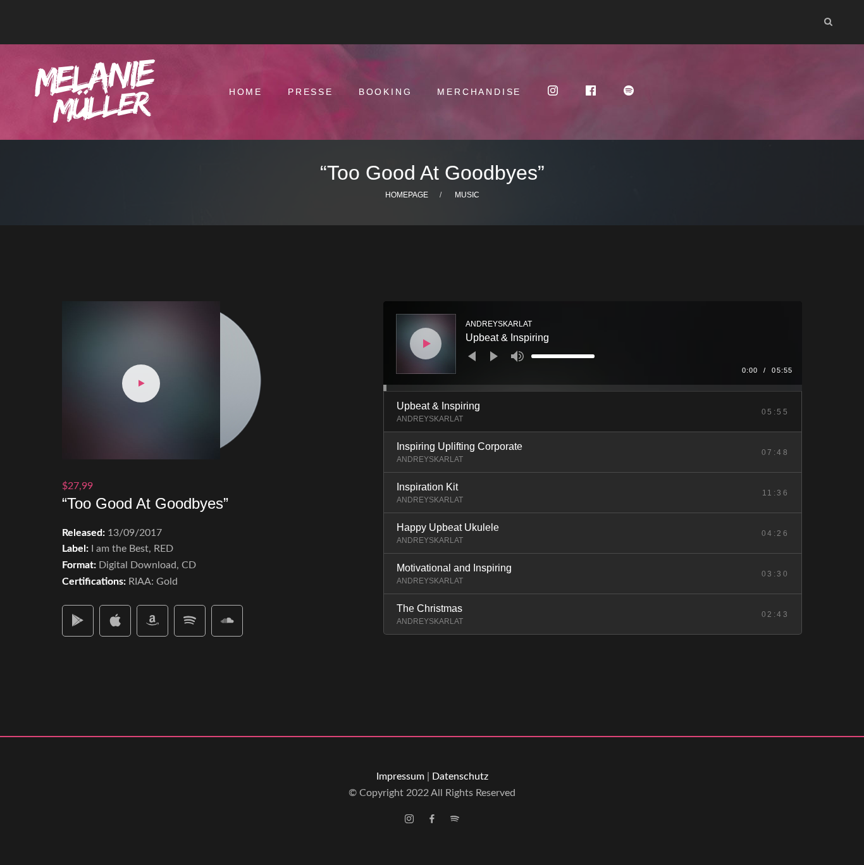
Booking (385, 92)
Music (467, 194)
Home (245, 92)
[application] (592, 346)
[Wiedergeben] (427, 343)
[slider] (563, 356)
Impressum (400, 776)
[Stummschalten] (517, 356)
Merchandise (479, 92)
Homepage (406, 194)
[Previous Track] (472, 356)
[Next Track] (494, 356)
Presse (310, 92)
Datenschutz (460, 776)
